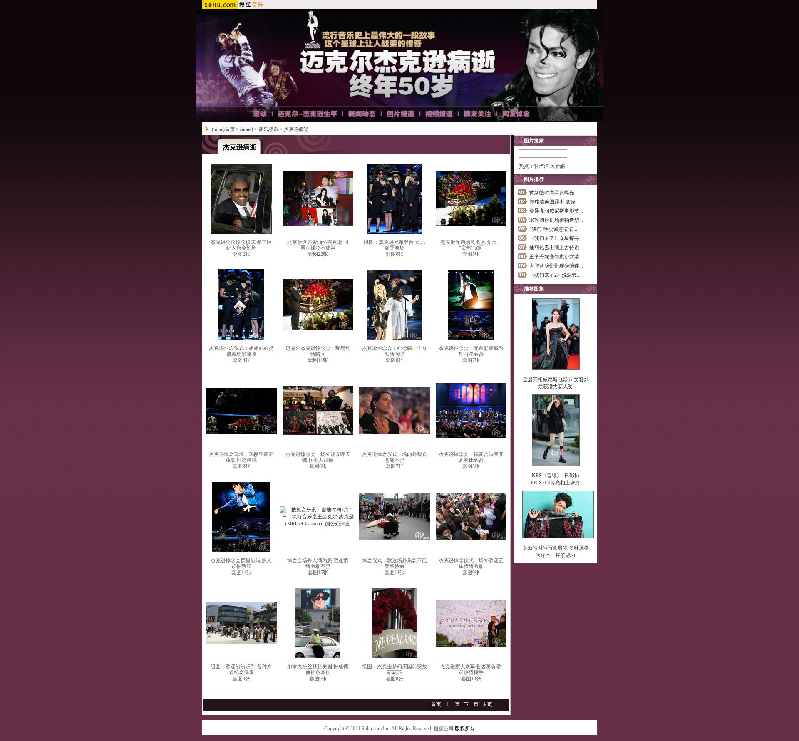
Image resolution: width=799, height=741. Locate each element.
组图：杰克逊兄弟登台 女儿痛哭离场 (394, 245)
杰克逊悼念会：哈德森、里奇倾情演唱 (394, 351)
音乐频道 (268, 129)
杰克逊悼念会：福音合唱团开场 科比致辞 (471, 457)
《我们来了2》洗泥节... (555, 275)
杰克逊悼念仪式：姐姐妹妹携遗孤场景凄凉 (241, 351)
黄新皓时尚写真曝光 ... (554, 193)
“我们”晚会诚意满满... (553, 229)
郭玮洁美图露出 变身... (554, 202)
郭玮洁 (541, 166)
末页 (487, 704)
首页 (436, 704)
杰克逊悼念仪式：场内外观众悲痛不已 (394, 457)
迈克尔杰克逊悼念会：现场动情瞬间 (317, 351)
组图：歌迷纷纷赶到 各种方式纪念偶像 (241, 669)
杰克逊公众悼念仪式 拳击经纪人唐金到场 (241, 245)
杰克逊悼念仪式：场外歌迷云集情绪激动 (471, 563)
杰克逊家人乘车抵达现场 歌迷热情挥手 (470, 669)
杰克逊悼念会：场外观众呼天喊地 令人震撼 (317, 457)
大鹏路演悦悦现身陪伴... (556, 266)
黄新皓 (557, 166)
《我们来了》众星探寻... (556, 238)
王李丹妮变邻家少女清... (556, 257)
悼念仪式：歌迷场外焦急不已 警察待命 (394, 563)
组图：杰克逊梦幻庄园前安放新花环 (394, 669)
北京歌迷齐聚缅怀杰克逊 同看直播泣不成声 (317, 245)
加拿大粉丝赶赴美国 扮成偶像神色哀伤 (317, 669)
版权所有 (465, 728)
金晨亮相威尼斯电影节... (556, 211)
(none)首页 (223, 129)
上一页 (452, 704)
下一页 (471, 704)
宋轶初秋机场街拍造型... (556, 220)
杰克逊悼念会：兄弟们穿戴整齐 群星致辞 (471, 351)
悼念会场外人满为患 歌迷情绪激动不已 (317, 563)
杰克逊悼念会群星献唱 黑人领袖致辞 (241, 563)
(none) (246, 129)
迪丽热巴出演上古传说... (556, 247)
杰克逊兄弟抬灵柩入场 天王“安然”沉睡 (470, 245)
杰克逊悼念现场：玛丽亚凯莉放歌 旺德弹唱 (241, 457)
